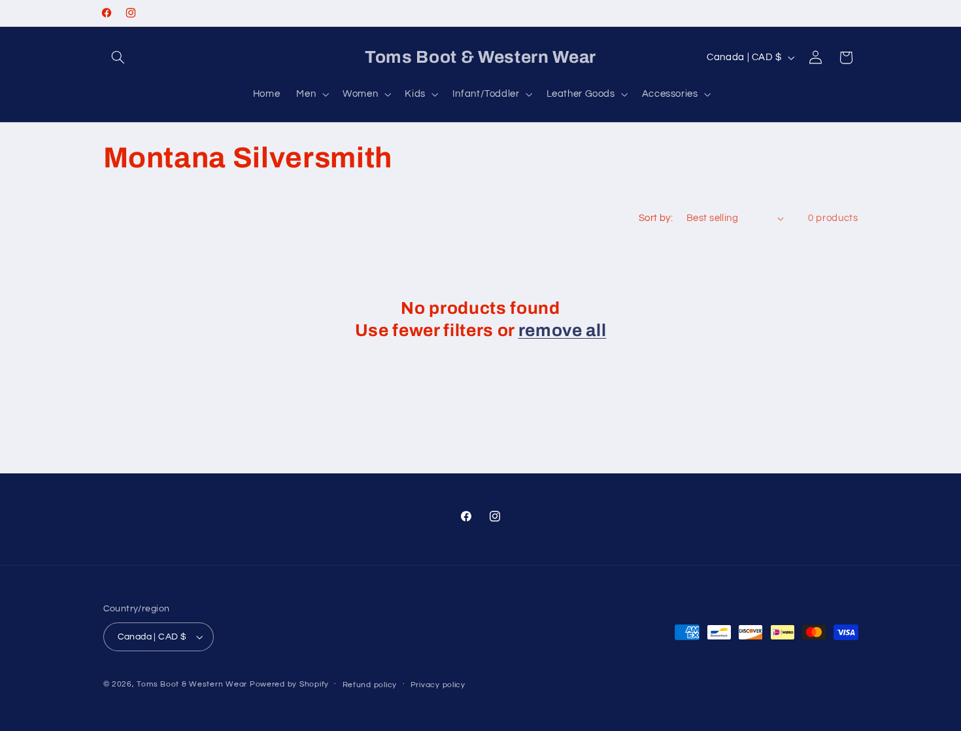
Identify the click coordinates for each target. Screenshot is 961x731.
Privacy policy (438, 684)
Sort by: (656, 218)
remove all (562, 330)
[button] (118, 57)
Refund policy (370, 684)
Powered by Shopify (289, 684)
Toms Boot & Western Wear (192, 684)
